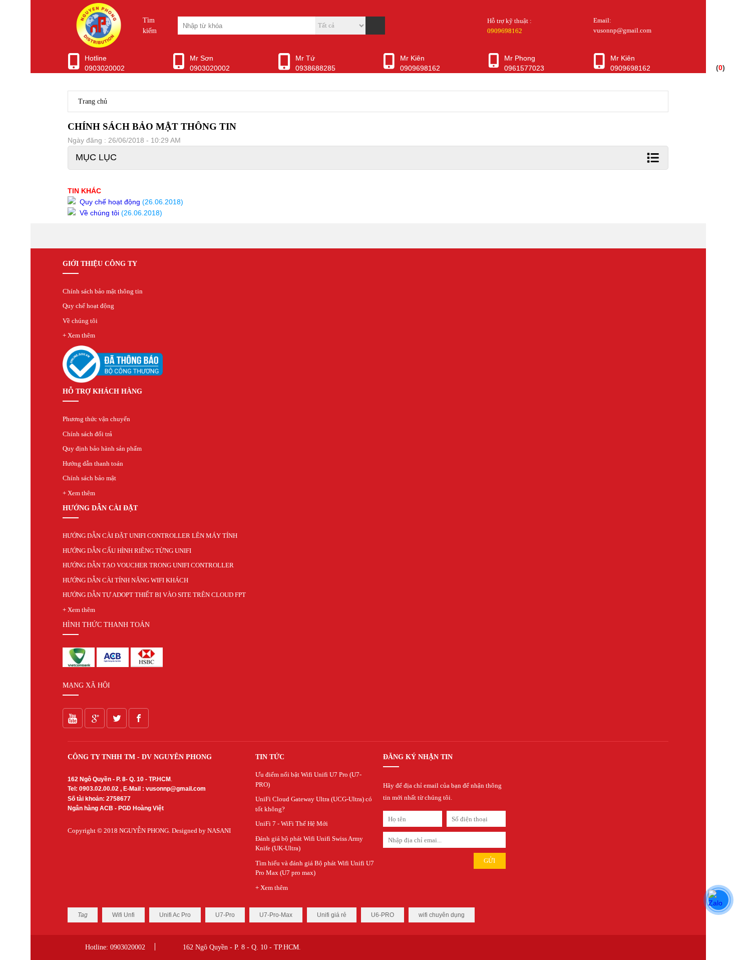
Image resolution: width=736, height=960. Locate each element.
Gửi (489, 860)
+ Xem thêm (79, 335)
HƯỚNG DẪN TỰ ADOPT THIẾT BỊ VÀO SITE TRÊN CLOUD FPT (154, 594)
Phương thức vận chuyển (96, 419)
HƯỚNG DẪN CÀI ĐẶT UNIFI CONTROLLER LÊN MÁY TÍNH (150, 535)
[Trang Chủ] (98, 45)
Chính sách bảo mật (89, 478)
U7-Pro (225, 914)
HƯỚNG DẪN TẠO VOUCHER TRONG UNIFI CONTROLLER (148, 565)
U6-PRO (382, 914)
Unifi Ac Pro (175, 914)
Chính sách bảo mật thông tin (103, 291)
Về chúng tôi (80, 321)
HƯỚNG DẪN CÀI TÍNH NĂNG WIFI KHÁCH (125, 580)
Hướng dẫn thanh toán (93, 463)
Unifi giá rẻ (331, 914)
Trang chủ (92, 101)
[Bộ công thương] (113, 381)
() (720, 68)
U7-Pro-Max (275, 914)
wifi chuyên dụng (442, 914)
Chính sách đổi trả (87, 434)
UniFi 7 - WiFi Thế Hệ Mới (291, 823)
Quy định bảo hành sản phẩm (102, 448)
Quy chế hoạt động (88, 305)
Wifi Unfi (123, 914)
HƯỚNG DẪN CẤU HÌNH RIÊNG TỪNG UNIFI (127, 550)
